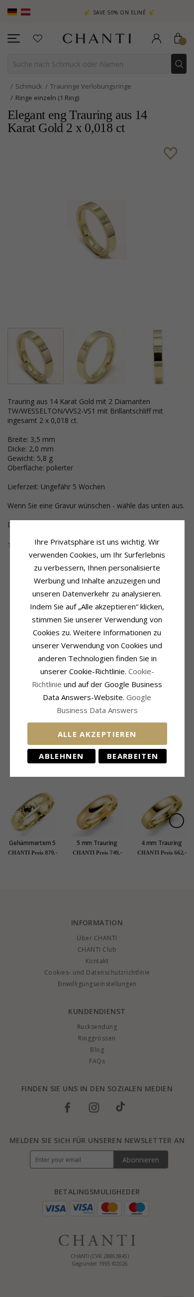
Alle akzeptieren (97, 734)
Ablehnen (61, 756)
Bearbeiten (133, 756)
